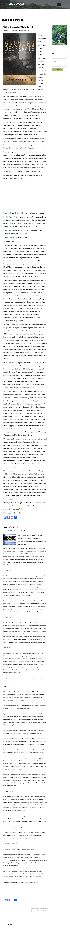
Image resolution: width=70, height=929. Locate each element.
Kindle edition (20, 213)
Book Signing (8, 230)
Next (44, 910)
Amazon (18, 506)
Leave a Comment (10, 30)
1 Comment (7, 530)
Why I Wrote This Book (18, 27)
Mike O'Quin (17, 4)
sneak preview (10, 237)
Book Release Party (10, 217)
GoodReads (28, 506)
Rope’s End (10, 527)
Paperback (7, 213)
